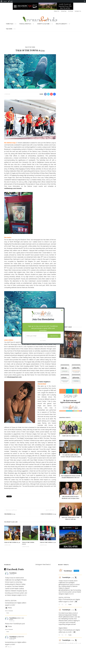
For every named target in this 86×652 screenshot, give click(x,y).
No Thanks (43, 340)
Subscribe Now (54, 336)
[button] (43, 319)
